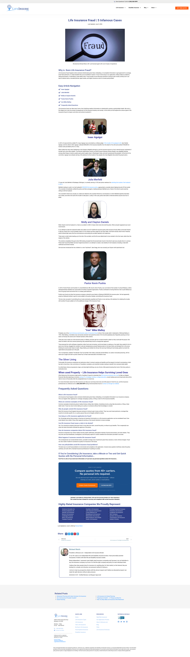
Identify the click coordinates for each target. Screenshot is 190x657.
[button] (66, 534)
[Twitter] (121, 621)
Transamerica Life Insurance (117, 517)
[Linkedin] (127, 621)
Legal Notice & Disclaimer (60, 641)
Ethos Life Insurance (67, 517)
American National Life (68, 511)
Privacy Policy (57, 639)
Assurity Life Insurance (68, 512)
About (153, 7)
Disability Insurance (134, 7)
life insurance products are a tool (110, 375)
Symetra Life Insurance (116, 516)
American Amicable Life (68, 509)
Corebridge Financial (67, 516)
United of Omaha (114, 519)
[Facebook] (118, 621)
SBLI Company (114, 514)
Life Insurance (120, 7)
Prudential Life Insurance (116, 512)
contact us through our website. (111, 383)
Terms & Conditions (58, 640)
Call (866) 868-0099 (106, 485)
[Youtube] (124, 621)
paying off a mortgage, (85, 377)
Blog (145, 7)
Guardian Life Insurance (92, 509)
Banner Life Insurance (68, 514)
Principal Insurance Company (117, 509)
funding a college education (99, 377)
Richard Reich (79, 526)
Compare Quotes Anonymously (87, 485)
